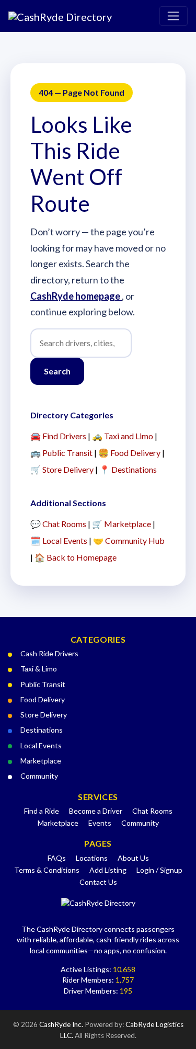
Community (39, 775)
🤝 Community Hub (129, 540)
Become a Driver (95, 810)
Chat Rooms (152, 810)
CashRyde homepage (76, 296)
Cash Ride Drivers (49, 653)
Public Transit (42, 684)
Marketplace (40, 760)
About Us (133, 857)
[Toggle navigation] (173, 16)
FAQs (57, 857)
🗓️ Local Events (58, 540)
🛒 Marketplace (121, 524)
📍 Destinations (128, 469)
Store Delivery (43, 714)
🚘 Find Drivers (58, 436)
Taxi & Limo (38, 668)
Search (57, 371)
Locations (92, 857)
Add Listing (107, 869)
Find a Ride (41, 810)
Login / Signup (159, 869)
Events (99, 822)
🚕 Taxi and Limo (122, 436)
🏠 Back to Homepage (75, 557)
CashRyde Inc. (62, 1024)
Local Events (41, 745)
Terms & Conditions (46, 869)
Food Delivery (42, 699)
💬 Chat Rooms (58, 524)
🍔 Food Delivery (129, 453)
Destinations (41, 729)
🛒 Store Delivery (62, 469)
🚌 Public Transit (61, 453)
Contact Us (98, 881)
